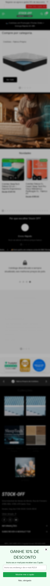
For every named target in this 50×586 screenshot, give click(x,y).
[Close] (46, 549)
